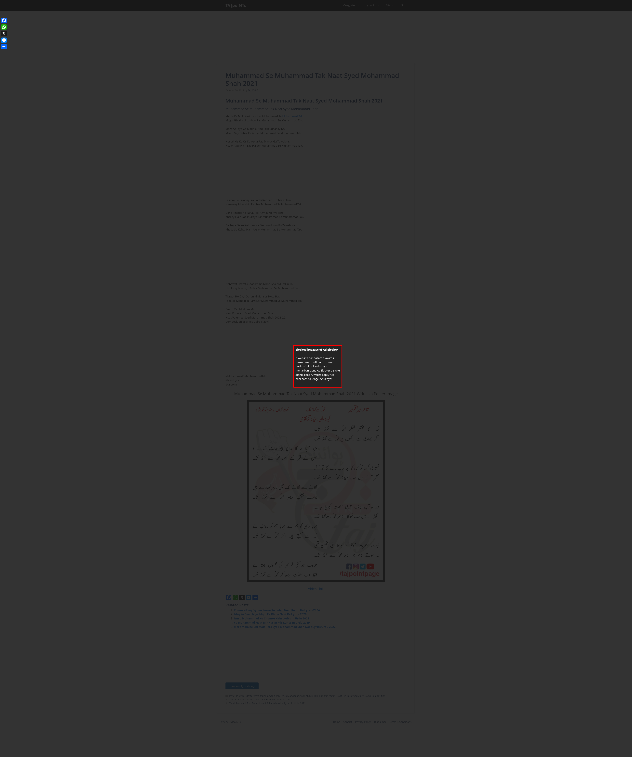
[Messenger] (4, 40)
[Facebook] (4, 20)
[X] (4, 33)
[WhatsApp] (4, 27)
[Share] (4, 46)
